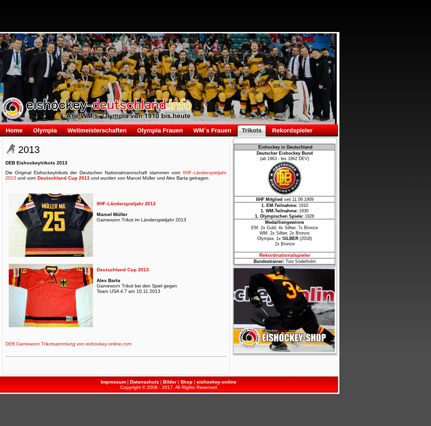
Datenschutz (144, 382)
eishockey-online (216, 382)
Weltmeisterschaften (97, 130)
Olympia (45, 130)
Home (14, 130)
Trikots (252, 130)
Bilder (169, 382)
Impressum (113, 382)
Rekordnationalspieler (284, 255)
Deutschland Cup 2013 (63, 178)
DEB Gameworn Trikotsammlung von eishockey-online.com (68, 343)
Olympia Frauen (160, 130)
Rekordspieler (292, 130)
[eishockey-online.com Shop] (284, 350)
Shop (186, 382)
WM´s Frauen (212, 130)
